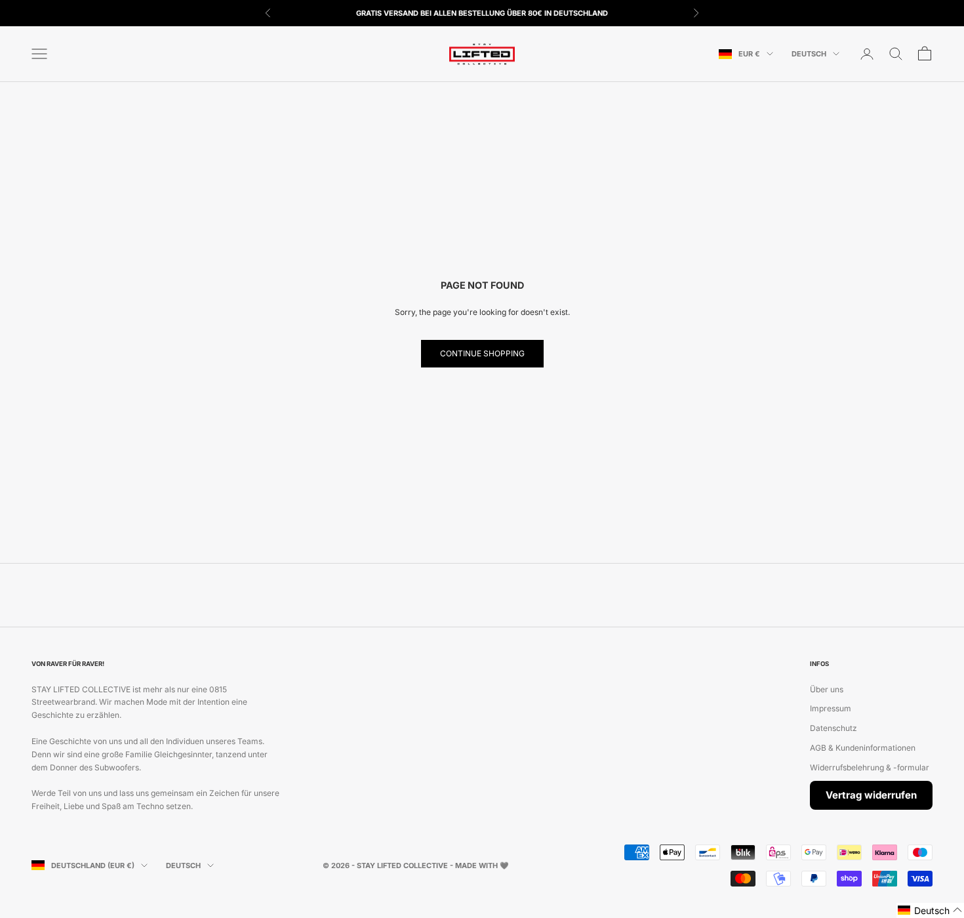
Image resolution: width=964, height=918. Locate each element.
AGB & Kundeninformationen (862, 748)
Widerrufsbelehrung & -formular (869, 767)
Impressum (830, 708)
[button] (930, 910)
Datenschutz (833, 728)
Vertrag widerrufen (871, 795)
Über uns (826, 689)
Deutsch (809, 53)
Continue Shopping (482, 353)
